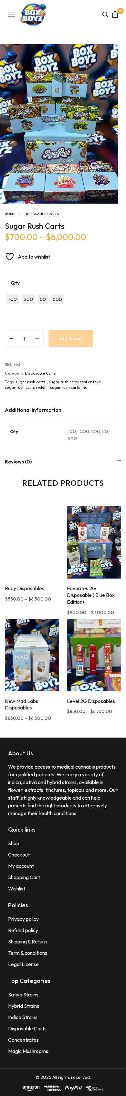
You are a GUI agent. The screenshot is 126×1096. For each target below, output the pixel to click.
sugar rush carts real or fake (75, 381)
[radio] (12, 299)
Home (10, 214)
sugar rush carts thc (68, 387)
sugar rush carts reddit (26, 387)
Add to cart (70, 338)
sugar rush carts (31, 381)
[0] (115, 14)
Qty (15, 283)
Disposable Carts (42, 214)
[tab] (63, 409)
